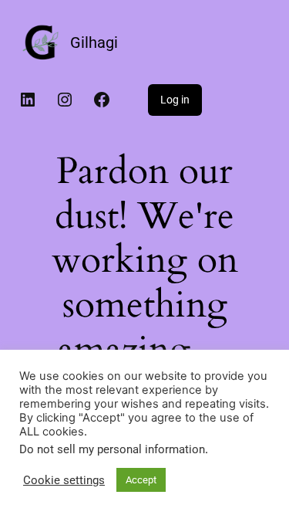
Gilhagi (94, 42)
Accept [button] (141, 480)
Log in (175, 99)
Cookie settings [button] (64, 480)
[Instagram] (64, 99)
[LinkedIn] (27, 99)
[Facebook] (101, 99)
